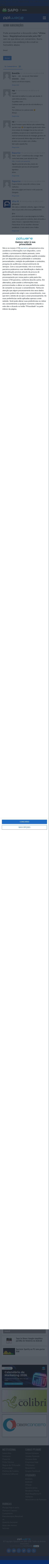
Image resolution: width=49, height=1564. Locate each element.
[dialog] (24, 782)
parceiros (24, 248)
